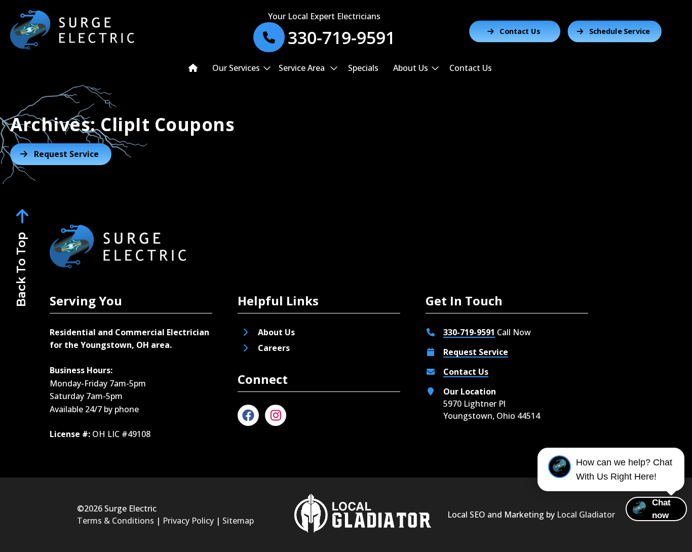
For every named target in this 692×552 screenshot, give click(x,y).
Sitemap (238, 520)
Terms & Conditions (115, 520)
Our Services (236, 67)
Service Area (303, 67)
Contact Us (519, 31)
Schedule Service (619, 31)
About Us (410, 67)
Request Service (475, 352)
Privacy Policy (188, 520)
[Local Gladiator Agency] (362, 515)
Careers (275, 347)
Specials (363, 67)
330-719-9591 (469, 332)
